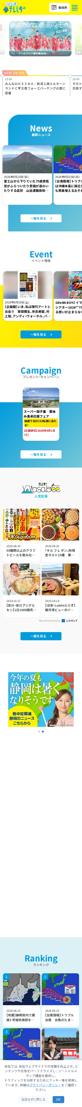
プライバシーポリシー (45, 1085)
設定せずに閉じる (33, 1099)
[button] (39, 732)
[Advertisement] (41, 795)
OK (58, 1099)
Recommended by (50, 620)
